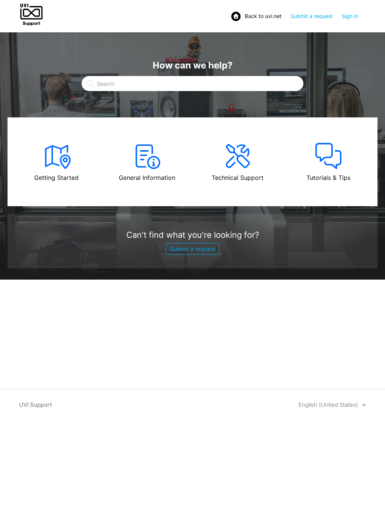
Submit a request (312, 16)
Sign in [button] (350, 16)
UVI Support (35, 404)
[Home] (31, 25)
